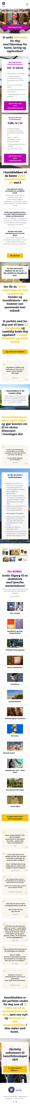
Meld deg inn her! (15, 27)
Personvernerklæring (10, 1096)
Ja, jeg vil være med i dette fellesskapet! (15, 817)
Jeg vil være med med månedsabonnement (15, 105)
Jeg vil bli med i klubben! (15, 352)
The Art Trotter (19, 1098)
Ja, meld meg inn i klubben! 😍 (15, 1069)
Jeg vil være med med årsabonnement (15, 158)
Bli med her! (15, 256)
